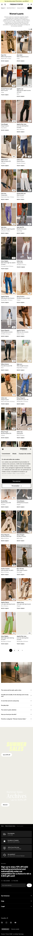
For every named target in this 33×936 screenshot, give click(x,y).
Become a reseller (15, 929)
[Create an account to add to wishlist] (14, 32)
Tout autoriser (16, 481)
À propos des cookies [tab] (25, 453)
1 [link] (10, 650)
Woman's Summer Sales (10, 826)
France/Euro (3, 918)
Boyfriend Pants (11, 8)
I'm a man (15, 880)
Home (2, 826)
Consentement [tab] (6, 453)
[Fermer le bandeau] (30, 449)
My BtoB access (5, 929)
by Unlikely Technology (18, 934)
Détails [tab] (14, 453)
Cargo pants (20, 8)
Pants (3, 8)
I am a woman (6, 880)
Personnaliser (15, 486)
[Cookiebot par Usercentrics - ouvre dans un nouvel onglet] (20, 449)
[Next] (22, 650)
